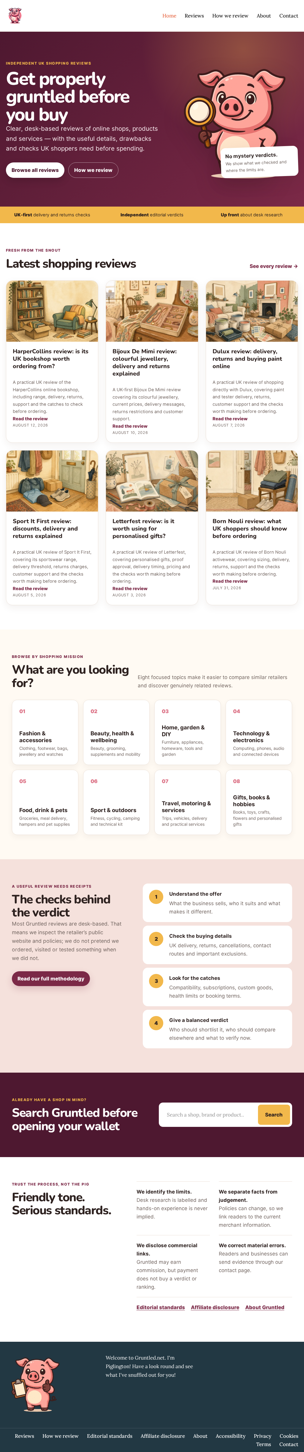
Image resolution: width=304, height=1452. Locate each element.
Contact (288, 15)
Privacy (262, 1436)
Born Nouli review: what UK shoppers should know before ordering (250, 528)
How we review (230, 15)
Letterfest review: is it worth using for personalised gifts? (143, 528)
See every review (274, 266)
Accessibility (231, 1436)
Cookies (289, 1436)
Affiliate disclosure (215, 1307)
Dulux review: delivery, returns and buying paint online (247, 359)
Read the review (30, 418)
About (264, 15)
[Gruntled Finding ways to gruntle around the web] (14, 15)
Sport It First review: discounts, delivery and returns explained (45, 528)
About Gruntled (264, 1307)
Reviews (194, 15)
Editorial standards (161, 1307)
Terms (263, 1444)
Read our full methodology (51, 979)
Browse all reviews (35, 170)
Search (274, 1115)
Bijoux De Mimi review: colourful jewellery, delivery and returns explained (145, 362)
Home (169, 15)
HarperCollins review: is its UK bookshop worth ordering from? (50, 359)
